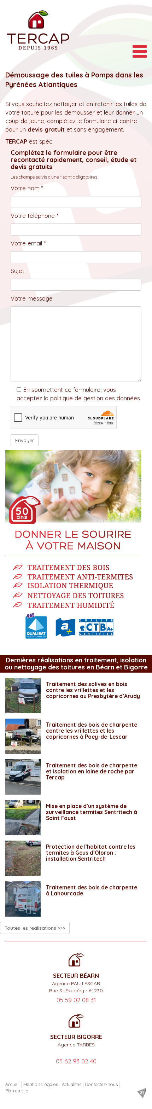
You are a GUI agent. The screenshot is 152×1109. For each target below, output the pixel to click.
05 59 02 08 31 (76, 1000)
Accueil (12, 1084)
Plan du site (16, 1090)
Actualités (71, 1084)
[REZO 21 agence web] (142, 1093)
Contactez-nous (101, 1084)
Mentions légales (40, 1084)
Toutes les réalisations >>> (35, 928)
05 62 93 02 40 (76, 1061)
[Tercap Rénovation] (38, 30)
